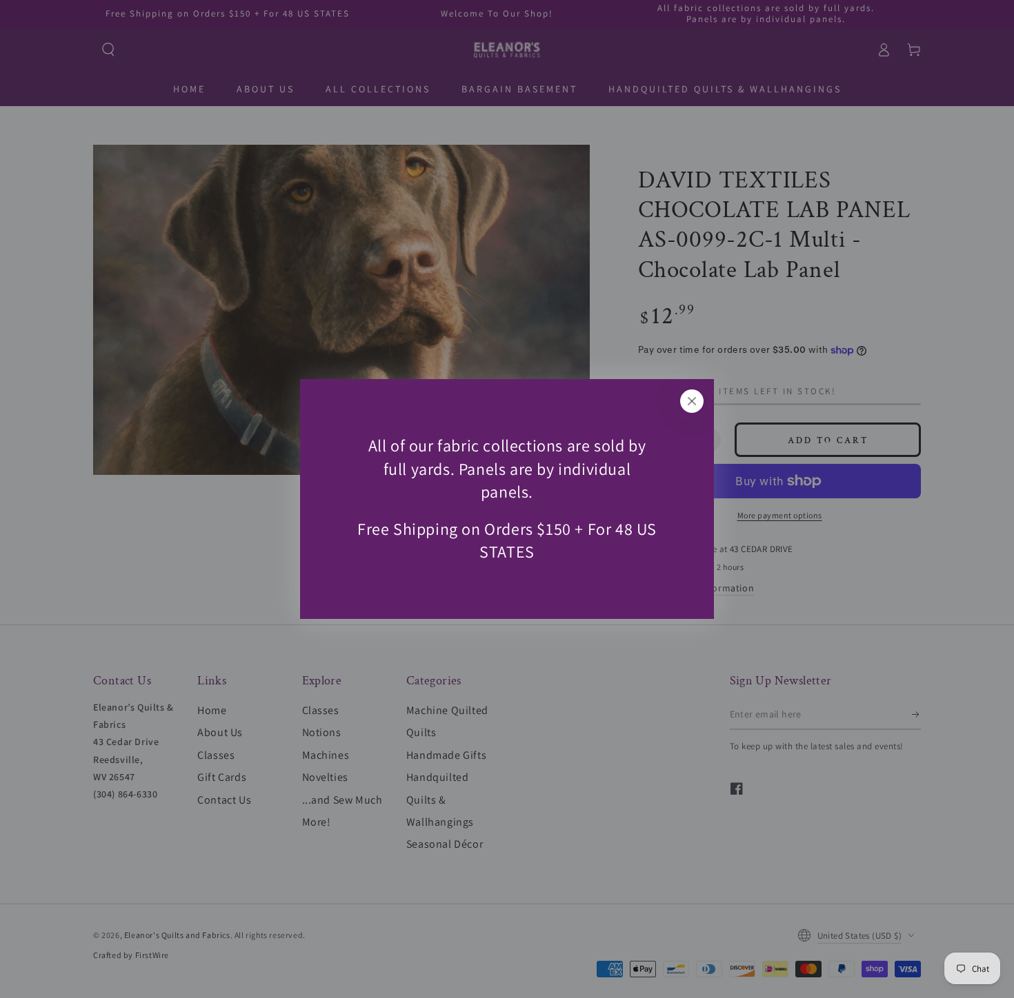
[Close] (692, 401)
